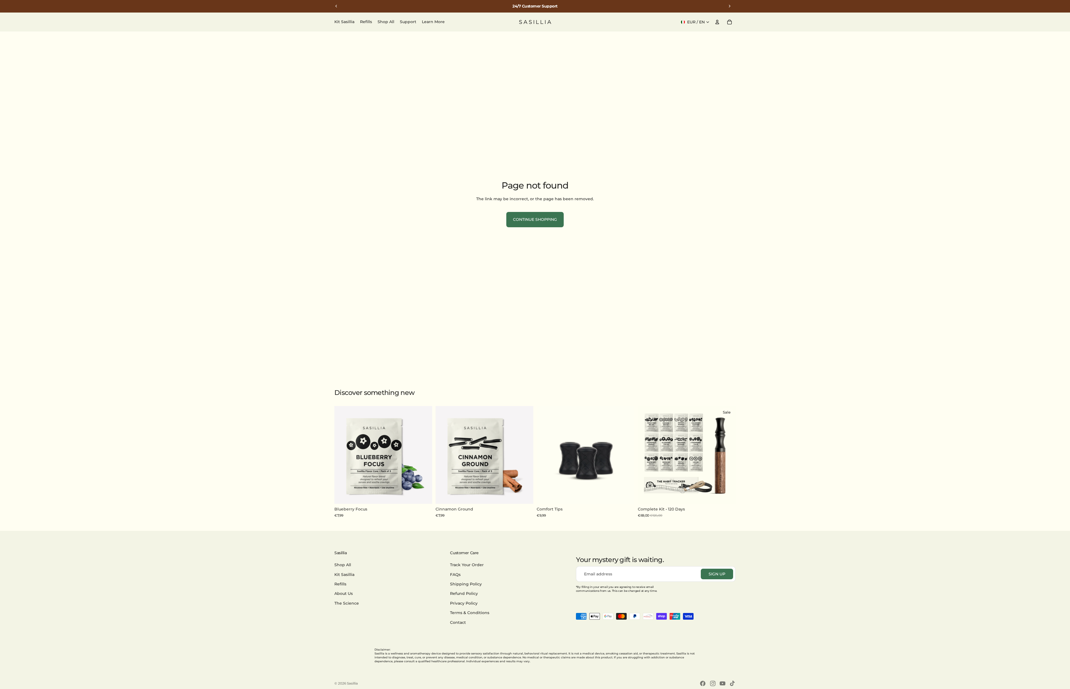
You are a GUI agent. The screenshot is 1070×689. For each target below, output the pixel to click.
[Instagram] (712, 683)
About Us (343, 593)
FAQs (455, 574)
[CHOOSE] (727, 495)
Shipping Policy (466, 584)
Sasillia (352, 683)
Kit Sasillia (344, 574)
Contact (458, 622)
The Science (346, 603)
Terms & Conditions (469, 612)
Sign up (717, 573)
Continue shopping (535, 219)
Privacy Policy (464, 603)
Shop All (342, 564)
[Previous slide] (336, 6)
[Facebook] (702, 683)
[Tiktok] (732, 683)
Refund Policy (464, 593)
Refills (340, 584)
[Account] (717, 22)
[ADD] (424, 495)
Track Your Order (467, 564)
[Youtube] (722, 683)
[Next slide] (729, 6)
